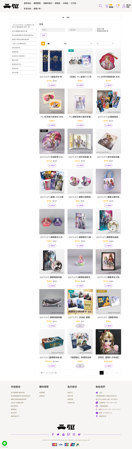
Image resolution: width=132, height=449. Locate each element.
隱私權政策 (16, 48)
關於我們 (15, 60)
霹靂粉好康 (102, 416)
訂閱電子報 (71, 403)
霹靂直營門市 (16, 64)
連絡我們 (15, 68)
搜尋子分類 (100, 29)
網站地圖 (15, 73)
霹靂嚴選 (37, 3)
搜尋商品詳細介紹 (102, 31)
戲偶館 (57, 3)
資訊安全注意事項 (18, 56)
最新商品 (27, 3)
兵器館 (65, 3)
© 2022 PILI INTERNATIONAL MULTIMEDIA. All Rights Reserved (66, 440)
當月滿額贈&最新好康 (19, 31)
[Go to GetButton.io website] (5, 447)
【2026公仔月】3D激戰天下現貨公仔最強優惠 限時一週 (23, 26)
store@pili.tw (107, 413)
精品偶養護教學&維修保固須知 (22, 35)
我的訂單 (70, 396)
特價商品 (42, 396)
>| (117, 373)
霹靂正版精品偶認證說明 (20, 39)
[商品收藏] (44, 86)
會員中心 (70, 392)
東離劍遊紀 (47, 3)
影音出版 (27, 9)
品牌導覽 (42, 392)
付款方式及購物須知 (19, 43)
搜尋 (68, 17)
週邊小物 (37, 9)
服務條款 (15, 52)
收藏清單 (70, 399)
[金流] (66, 444)
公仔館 (73, 3)
